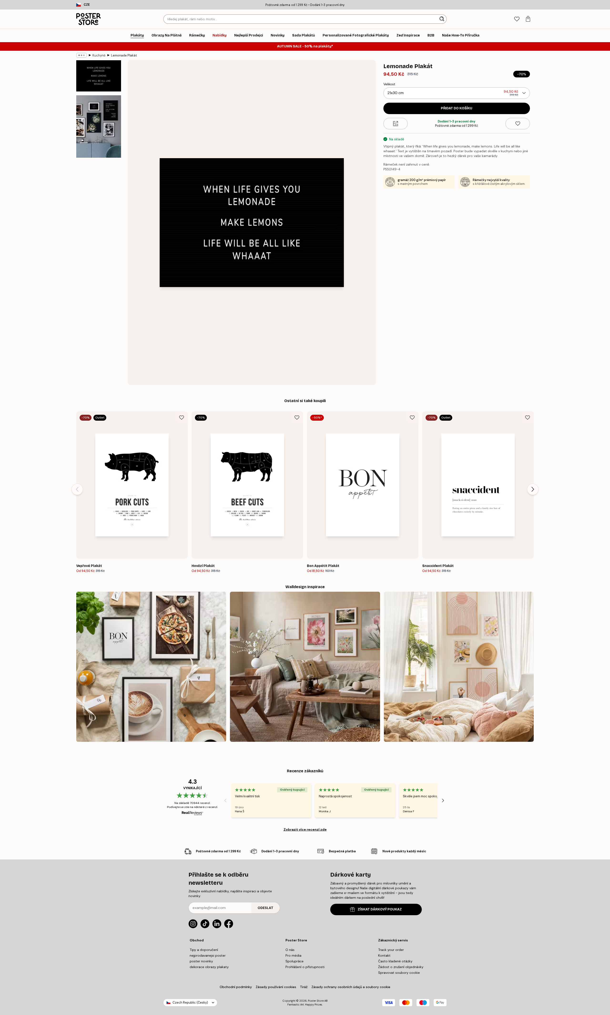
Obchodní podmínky (236, 987)
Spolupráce (294, 961)
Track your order (391, 950)
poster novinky (201, 961)
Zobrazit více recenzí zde (305, 829)
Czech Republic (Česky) (190, 1002)
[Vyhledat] (442, 19)
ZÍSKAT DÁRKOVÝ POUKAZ (380, 909)
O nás (290, 950)
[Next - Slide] (533, 489)
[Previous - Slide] (77, 489)
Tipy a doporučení (204, 950)
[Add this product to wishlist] (517, 123)
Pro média (293, 955)
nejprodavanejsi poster (208, 955)
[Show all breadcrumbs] (81, 55)
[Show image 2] (98, 126)
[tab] (516, 19)
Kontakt (384, 955)
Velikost (389, 84)
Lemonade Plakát (124, 55)
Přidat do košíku (456, 108)
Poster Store (316, 1000)
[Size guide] (395, 123)
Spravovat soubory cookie (399, 972)
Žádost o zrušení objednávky (400, 967)
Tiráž (304, 987)
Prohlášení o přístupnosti (305, 967)
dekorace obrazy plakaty (209, 967)
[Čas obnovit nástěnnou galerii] (305, 667)
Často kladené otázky (395, 961)
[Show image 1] (98, 76)
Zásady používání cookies (276, 987)
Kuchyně (98, 55)
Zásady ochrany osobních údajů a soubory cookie (350, 987)
